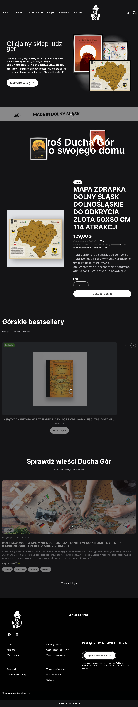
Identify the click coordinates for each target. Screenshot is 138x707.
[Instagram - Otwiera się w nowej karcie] (17, 634)
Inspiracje (33, 569)
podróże (7, 569)
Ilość (75, 278)
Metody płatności (55, 644)
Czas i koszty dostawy (57, 649)
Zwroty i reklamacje (55, 655)
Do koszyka (59, 430)
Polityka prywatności (17, 674)
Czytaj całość (9, 563)
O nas (9, 644)
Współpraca (13, 655)
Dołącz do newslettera (100, 655)
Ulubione (50, 680)
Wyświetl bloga (69, 583)
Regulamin (12, 669)
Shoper (24, 692)
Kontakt (11, 649)
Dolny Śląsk (20, 569)
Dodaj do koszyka (102, 293)
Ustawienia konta (55, 674)
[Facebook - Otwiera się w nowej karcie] (9, 634)
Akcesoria (78, 615)
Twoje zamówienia (55, 669)
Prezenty (46, 569)
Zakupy (9, 530)
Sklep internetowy (68, 703)
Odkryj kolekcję (20, 82)
